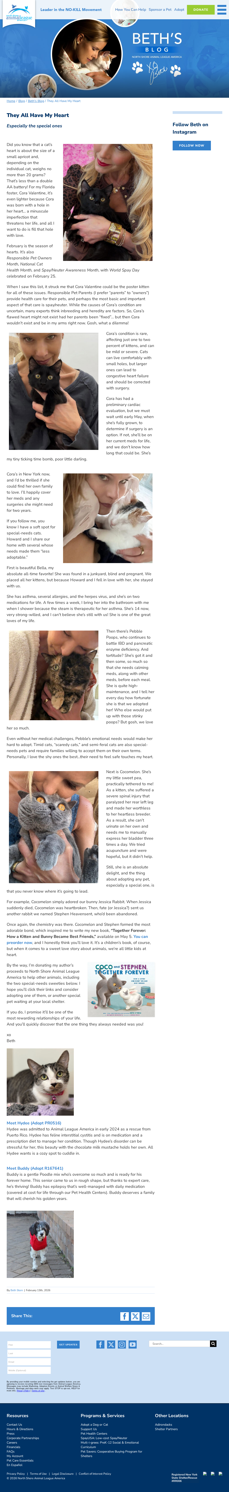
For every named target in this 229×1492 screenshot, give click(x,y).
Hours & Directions (20, 1429)
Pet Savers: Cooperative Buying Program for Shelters (111, 1453)
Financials (13, 1447)
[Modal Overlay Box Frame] (46, 1367)
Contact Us (14, 1425)
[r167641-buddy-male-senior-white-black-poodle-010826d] (40, 1212)
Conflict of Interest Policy (95, 1474)
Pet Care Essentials (20, 1460)
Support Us (89, 1429)
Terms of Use (38, 1474)
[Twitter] (111, 1344)
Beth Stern (17, 1290)
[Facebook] (100, 1344)
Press (11, 1433)
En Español (14, 1465)
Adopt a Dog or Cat (94, 1425)
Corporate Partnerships (23, 1438)
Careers (12, 1442)
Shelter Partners (166, 1429)
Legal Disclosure (63, 1474)
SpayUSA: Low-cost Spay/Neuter (104, 1438)
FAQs (11, 1451)
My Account (15, 1456)
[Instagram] (122, 1344)
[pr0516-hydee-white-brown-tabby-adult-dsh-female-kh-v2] (40, 1050)
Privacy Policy (16, 1474)
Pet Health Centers (94, 1433)
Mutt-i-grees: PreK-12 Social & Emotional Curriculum (110, 1444)
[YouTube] (133, 1344)
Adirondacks (163, 1425)
